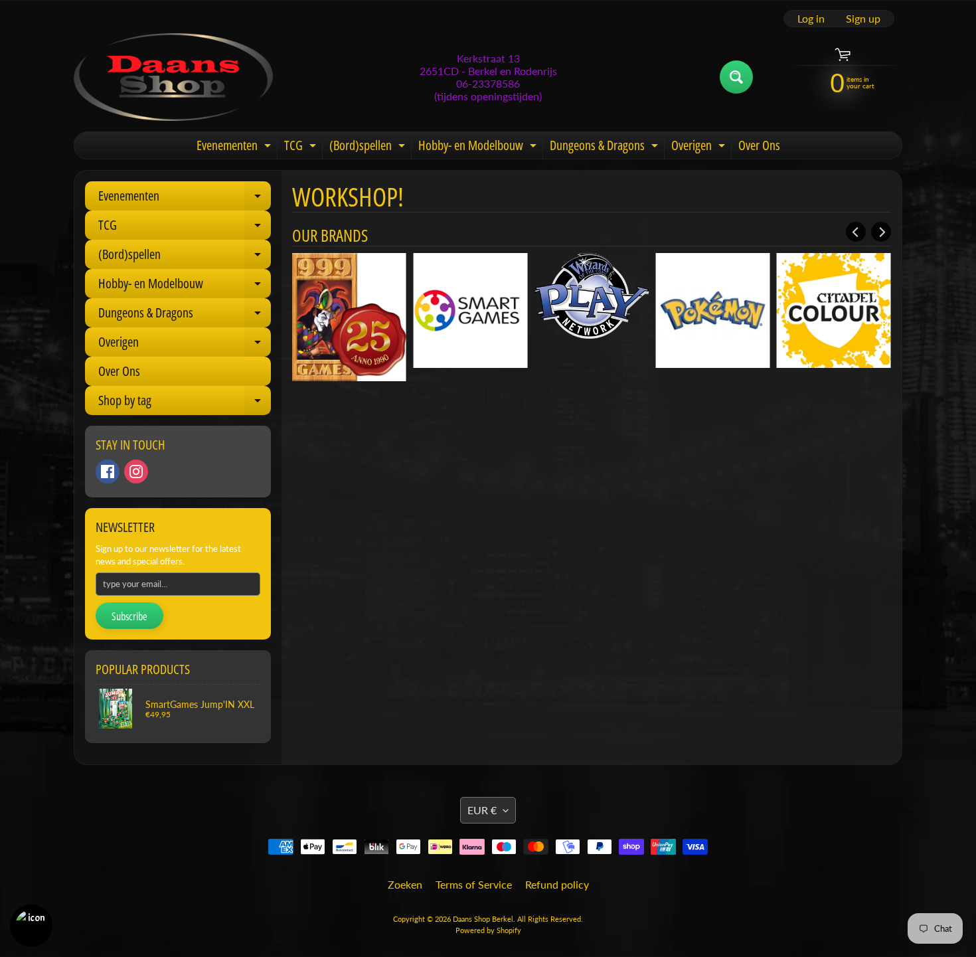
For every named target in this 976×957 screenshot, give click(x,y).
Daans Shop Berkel (483, 918)
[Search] (736, 77)
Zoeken (405, 884)
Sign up (863, 18)
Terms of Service (474, 884)
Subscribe (129, 616)
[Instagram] (136, 471)
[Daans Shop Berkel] (173, 77)
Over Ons (759, 145)
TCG (301, 147)
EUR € (482, 810)
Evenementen (235, 147)
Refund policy (557, 884)
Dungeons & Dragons (605, 147)
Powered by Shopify (488, 930)
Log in (811, 18)
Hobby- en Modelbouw (479, 147)
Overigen (699, 147)
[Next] (881, 232)
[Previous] (856, 232)
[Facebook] (108, 471)
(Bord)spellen (368, 147)
